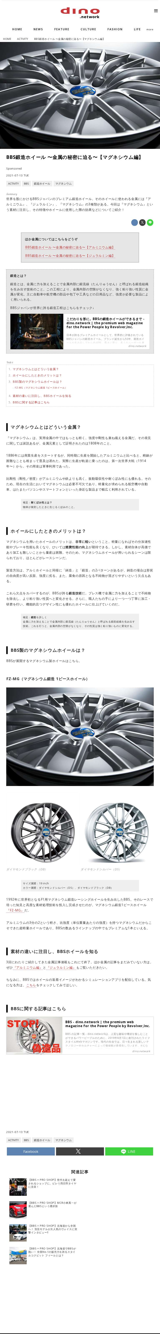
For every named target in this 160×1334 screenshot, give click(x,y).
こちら (31, 985)
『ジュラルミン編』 (61, 967)
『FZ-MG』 (15, 910)
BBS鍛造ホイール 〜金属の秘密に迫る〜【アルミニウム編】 (70, 247)
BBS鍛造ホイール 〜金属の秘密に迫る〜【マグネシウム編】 (75, 157)
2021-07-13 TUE (17, 175)
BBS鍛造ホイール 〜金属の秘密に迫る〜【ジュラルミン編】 (70, 255)
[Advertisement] (43, 1100)
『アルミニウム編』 (28, 967)
